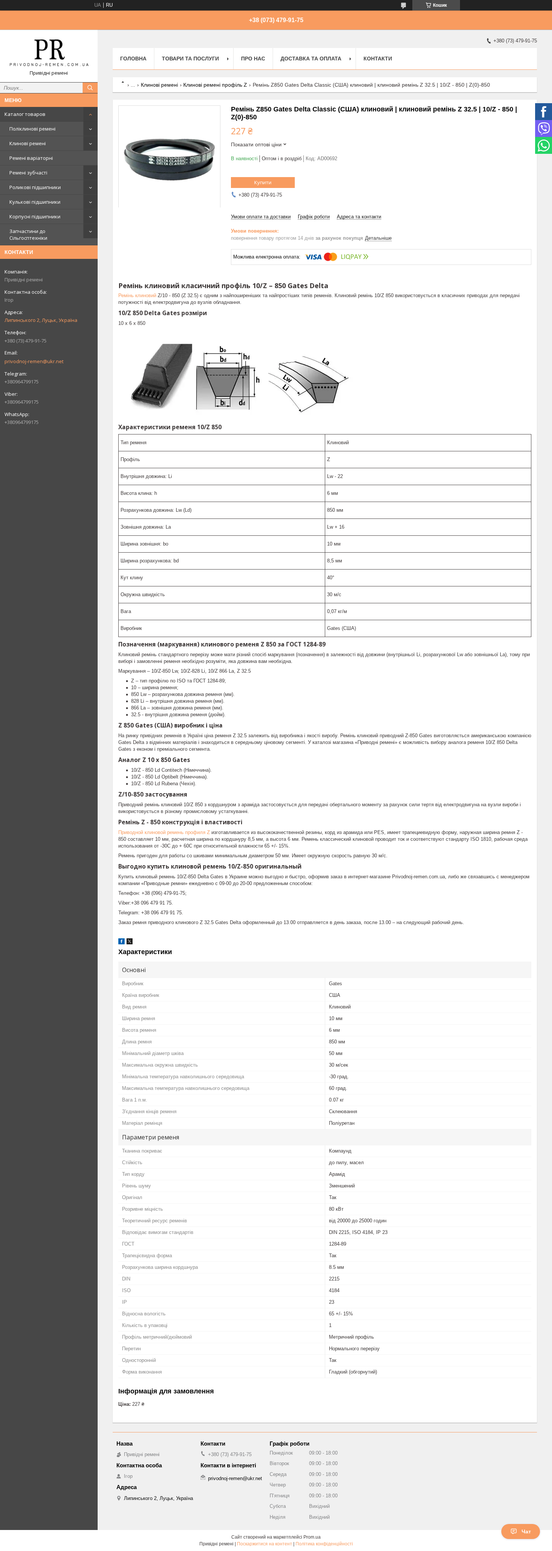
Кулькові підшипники (34, 201)
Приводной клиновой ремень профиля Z (164, 832)
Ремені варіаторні (31, 158)
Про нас (253, 59)
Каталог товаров (25, 114)
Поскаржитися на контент (264, 1543)
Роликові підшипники (35, 187)
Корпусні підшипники (34, 216)
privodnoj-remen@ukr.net (34, 361)
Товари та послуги (190, 59)
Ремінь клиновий (137, 295)
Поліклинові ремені (32, 128)
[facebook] (121, 942)
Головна (133, 59)
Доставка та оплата (311, 59)
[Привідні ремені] (49, 52)
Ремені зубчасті (28, 172)
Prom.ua (312, 1537)
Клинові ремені (27, 143)
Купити (262, 182)
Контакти (377, 59)
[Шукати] (90, 87)
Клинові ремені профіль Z (215, 85)
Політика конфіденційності (324, 1543)
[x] (130, 942)
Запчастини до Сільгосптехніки (28, 234)
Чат (526, 1531)
